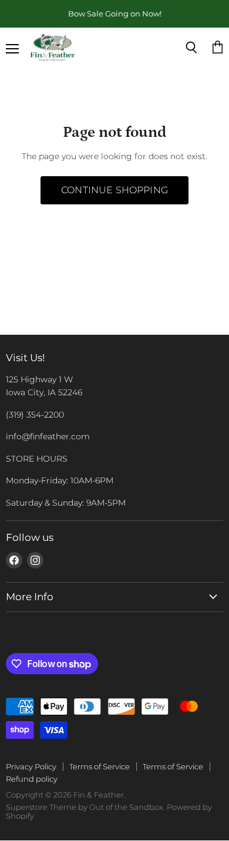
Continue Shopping (114, 190)
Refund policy (32, 778)
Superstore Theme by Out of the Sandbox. (85, 807)
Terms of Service (99, 766)
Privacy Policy (31, 766)
